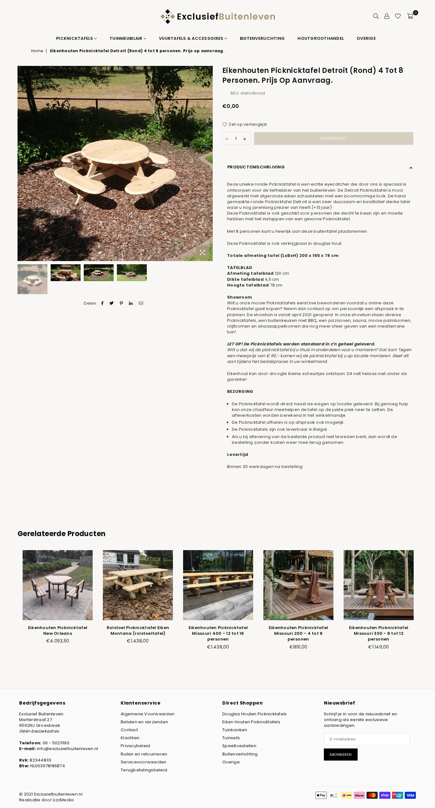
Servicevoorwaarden (144, 762)
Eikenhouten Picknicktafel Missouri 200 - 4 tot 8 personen (298, 633)
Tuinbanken (234, 730)
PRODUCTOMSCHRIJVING (256, 167)
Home (37, 50)
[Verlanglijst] (398, 16)
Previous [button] (23, 163)
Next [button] (207, 163)
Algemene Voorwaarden (148, 714)
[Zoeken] (376, 16)
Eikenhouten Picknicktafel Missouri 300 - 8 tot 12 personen (379, 633)
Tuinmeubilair (127, 38)
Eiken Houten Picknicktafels (251, 722)
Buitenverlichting (262, 38)
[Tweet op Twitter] (112, 303)
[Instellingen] (387, 16)
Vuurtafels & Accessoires (192, 38)
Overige (366, 38)
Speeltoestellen (239, 746)
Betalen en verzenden (144, 722)
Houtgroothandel (320, 38)
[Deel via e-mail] (141, 303)
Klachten (130, 738)
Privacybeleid (135, 746)
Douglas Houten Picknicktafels (254, 714)
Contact (129, 730)
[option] (115, 163)
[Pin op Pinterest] (121, 303)
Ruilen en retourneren (144, 754)
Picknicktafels (75, 38)
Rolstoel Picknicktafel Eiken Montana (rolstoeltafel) (138, 630)
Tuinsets (231, 738)
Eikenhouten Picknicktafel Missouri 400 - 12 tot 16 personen (218, 633)
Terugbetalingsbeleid (144, 770)
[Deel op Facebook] (102, 303)
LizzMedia (63, 800)
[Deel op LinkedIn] (130, 303)
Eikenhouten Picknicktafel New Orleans (58, 630)
